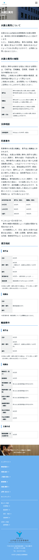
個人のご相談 (5, 503)
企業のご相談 (5, 522)
